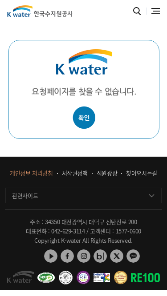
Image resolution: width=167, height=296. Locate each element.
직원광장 (107, 173)
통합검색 (137, 11)
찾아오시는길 (141, 173)
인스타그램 (83, 256)
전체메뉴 (155, 11)
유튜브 (50, 256)
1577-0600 (128, 231)
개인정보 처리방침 (31, 173)
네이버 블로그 (100, 256)
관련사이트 (25, 195)
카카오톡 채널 (133, 256)
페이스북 (67, 256)
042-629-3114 (68, 231)
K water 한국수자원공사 (40, 11)
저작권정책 (75, 173)
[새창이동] (46, 274)
